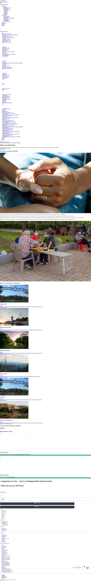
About (3, 22)
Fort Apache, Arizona (5, 553)
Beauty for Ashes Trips (7, 7)
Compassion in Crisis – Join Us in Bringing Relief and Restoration (26, 481)
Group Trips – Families (5, 538)
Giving (32, 0)
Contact (3, 25)
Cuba (3, 549)
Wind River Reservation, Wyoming (7, 570)
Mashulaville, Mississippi (5, 559)
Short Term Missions (7, 21)
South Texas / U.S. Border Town (7, 568)
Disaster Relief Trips (5, 522)
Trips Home (2, 428)
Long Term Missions (7, 9)
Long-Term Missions (7, 19)
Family (3, 537)
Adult (3, 534)
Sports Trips (5, 13)
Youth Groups (6, 10)
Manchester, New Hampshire (6, 558)
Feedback (3, 575)
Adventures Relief (4, 535)
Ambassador (6, 11)
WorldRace (10, 0)
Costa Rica (3, 548)
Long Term (3, 539)
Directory (3, 574)
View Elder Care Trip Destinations (5, 148)
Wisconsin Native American (6, 571)
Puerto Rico (3, 566)
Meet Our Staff (4, 529)
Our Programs (4, 15)
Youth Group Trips (5, 524)
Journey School (6, 17)
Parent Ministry (6, 20)
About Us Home (2, 427)
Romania (3, 567)
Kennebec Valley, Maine (5, 557)
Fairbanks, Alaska (4, 552)
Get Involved (4, 23)
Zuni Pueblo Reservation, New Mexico (8, 572)
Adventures (3, 0)
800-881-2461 (4, 511)
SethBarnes (16, 0)
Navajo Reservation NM (5, 562)
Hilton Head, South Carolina (6, 556)
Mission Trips (4, 6)
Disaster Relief (6, 8)
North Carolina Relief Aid (6, 565)
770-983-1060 (4, 513)
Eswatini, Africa (4, 551)
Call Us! (3, 518)
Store (36, 0)
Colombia (3, 547)
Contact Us (3, 516)
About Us (3, 528)
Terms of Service (4, 577)
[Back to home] (4, 4)
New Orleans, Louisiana (5, 563)
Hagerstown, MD (4, 555)
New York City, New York (6, 564)
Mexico (3, 560)
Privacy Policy (4, 576)
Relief (28, 0)
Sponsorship (23, 0)
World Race (5, 14)
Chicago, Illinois (4, 546)
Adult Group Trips (4, 521)
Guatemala (3, 554)
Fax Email (3, 515)
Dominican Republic (5, 550)
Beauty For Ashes (6, 16)
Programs (3, 110)
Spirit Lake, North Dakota (6, 569)
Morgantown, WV (4, 561)
